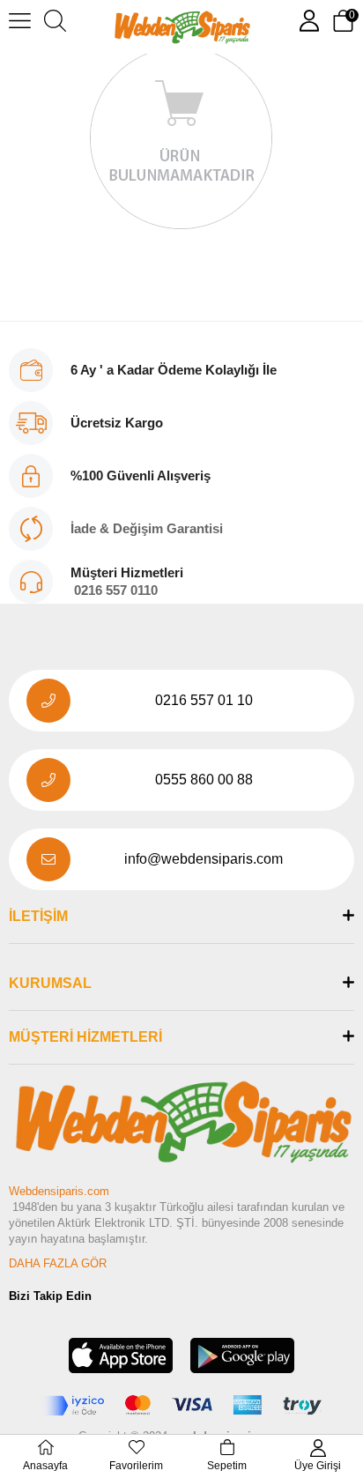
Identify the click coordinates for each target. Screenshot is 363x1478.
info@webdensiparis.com (203, 858)
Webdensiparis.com (59, 1191)
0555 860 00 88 (204, 779)
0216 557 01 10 (204, 700)
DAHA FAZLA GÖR (58, 1263)
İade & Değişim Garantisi (146, 528)
